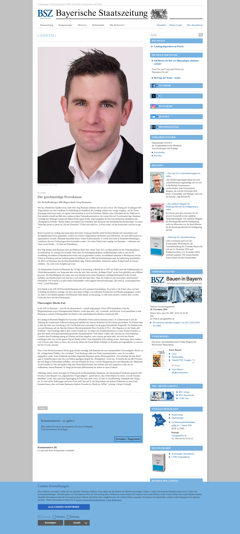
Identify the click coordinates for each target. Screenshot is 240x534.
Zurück (42, 408)
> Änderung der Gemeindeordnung (180, 237)
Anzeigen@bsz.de (179, 435)
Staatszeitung (46, 25)
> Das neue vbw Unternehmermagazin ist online (183, 174)
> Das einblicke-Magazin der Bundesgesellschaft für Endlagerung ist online (182, 207)
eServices (82, 25)
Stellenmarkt (98, 25)
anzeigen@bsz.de (167, 319)
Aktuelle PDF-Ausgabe (181, 360)
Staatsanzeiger (65, 25)
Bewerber (158, 155)
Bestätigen (50, 523)
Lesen (174, 354)
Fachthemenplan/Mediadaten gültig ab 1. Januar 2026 (183, 425)
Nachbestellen (177, 357)
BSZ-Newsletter (169, 127)
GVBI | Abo (184, 398)
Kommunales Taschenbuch (183, 454)
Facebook (165, 85)
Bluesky (164, 116)
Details (76, 523)
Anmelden (161, 25)
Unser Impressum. (114, 500)
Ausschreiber (159, 152)
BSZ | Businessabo (186, 395)
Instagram (165, 106)
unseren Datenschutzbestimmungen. (91, 500)
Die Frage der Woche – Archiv (167, 78)
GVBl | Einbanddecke (181, 457)
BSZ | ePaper (184, 392)
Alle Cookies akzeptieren (63, 507)
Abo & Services (117, 25)
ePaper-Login (175, 25)
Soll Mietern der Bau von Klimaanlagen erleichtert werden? (176, 62)
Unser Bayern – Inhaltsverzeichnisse (180, 371)
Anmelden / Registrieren (128, 439)
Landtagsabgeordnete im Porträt (169, 46)
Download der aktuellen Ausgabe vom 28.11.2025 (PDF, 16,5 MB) (176, 324)
